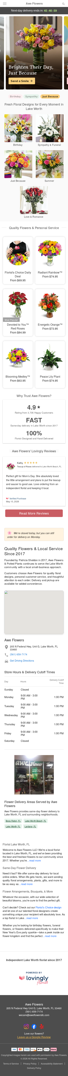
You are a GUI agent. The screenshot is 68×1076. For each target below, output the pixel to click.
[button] (61, 1068)
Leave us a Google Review (34, 1037)
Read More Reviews (34, 513)
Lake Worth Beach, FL (35, 820)
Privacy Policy (29, 1064)
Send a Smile (20, 81)
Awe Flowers (34, 3)
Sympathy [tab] (31, 96)
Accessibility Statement (52, 1064)
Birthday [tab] (15, 96)
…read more (34, 860)
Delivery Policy (34, 1068)
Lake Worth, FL (13, 826)
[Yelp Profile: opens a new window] (41, 1026)
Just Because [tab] (50, 96)
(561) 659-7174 (18, 654)
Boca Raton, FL (13, 820)
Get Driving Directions (22, 660)
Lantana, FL (30, 826)
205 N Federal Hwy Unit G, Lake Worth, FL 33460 (34, 1008)
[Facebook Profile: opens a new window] (34, 1026)
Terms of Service (11, 1064)
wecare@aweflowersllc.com (34, 1015)
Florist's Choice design (48, 907)
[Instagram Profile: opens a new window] (26, 1026)
